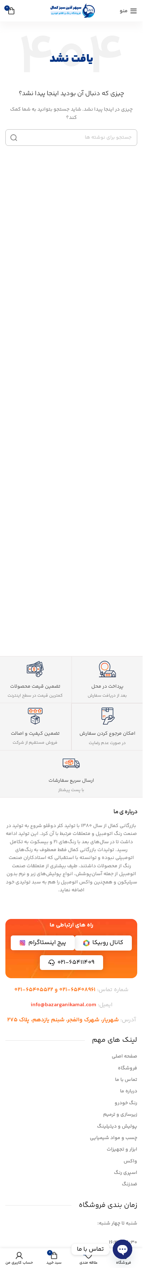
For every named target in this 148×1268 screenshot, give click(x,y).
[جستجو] (13, 137)
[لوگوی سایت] (71, 10)
